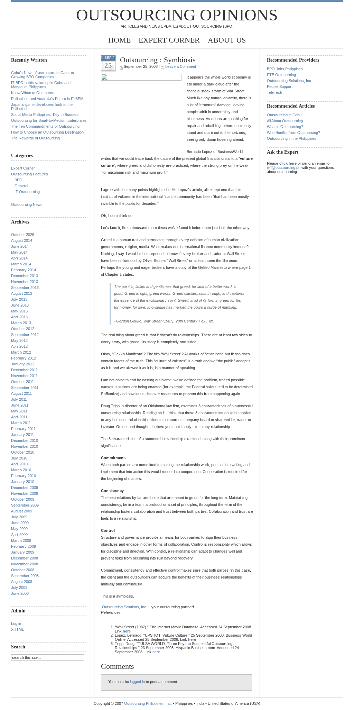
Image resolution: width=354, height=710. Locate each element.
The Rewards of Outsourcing (35, 138)
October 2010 (22, 452)
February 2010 (23, 476)
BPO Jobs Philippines (285, 69)
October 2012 (22, 329)
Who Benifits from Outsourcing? (293, 132)
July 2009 (19, 517)
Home (119, 40)
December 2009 (24, 487)
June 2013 (20, 305)
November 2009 (24, 493)
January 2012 (22, 364)
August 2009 (21, 511)
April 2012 (19, 346)
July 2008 (19, 587)
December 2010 (24, 440)
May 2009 (19, 529)
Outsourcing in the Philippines (291, 138)
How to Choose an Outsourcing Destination (47, 132)
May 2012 (19, 340)
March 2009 (21, 540)
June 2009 (20, 523)
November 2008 (24, 564)
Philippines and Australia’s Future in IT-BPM (47, 99)
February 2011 (23, 429)
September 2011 (24, 387)
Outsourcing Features (29, 174)
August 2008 (21, 582)
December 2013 (24, 276)
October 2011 (22, 382)
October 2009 (22, 499)
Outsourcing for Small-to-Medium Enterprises (49, 120)
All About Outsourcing (285, 121)
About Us (227, 40)
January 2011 (22, 435)
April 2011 (19, 417)
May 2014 (19, 252)
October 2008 (22, 570)
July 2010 (19, 458)
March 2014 (21, 264)
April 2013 (19, 317)
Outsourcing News (27, 204)
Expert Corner (169, 40)
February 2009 (23, 546)
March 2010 (21, 470)
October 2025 (22, 235)
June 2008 (20, 593)
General (21, 186)
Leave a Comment (180, 66)
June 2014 (20, 246)
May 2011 (19, 411)
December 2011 (24, 370)
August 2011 (21, 393)
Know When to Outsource (32, 93)
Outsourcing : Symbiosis (158, 59)
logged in (137, 682)
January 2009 (22, 552)
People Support (279, 86)
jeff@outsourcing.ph (283, 167)
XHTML (17, 629)
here (156, 652)
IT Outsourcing (27, 192)
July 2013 (19, 299)
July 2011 (19, 399)
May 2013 (19, 311)
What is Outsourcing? (285, 127)
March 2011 (21, 423)
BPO (18, 180)
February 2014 (23, 270)
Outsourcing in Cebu (284, 115)
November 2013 (24, 282)
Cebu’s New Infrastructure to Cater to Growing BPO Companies (42, 75)
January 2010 (22, 482)
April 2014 (19, 258)
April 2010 (19, 464)
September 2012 (25, 335)
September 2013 (25, 287)
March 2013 (21, 323)
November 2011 (24, 376)
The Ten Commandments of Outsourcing (45, 126)
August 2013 (21, 293)
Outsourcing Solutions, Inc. (124, 607)
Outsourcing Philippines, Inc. (148, 703)
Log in (16, 623)
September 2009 (25, 505)
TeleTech (274, 92)
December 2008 (24, 558)
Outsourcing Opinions (177, 15)
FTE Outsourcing (281, 75)
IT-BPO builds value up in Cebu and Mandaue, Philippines (41, 85)
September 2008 (25, 576)
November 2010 (24, 446)
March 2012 (21, 352)
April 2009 (19, 534)
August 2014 (21, 240)
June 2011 (19, 405)
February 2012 (23, 358)
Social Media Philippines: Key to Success (45, 114)
